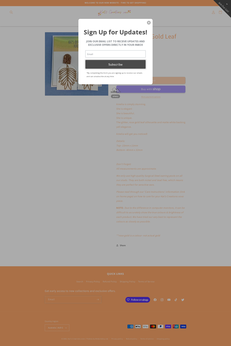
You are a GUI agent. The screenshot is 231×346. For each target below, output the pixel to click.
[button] (149, 23)
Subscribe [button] (115, 64)
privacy (115, 96)
